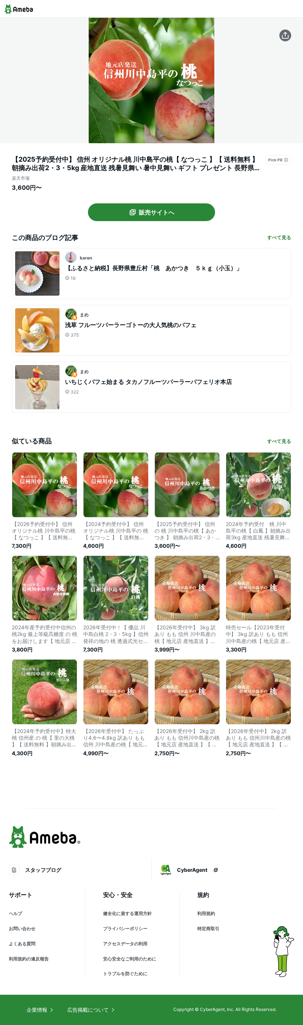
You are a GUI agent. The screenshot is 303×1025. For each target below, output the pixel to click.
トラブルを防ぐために (125, 973)
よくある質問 (22, 943)
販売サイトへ (156, 212)
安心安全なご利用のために (129, 959)
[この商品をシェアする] (285, 35)
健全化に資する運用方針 (127, 913)
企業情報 (37, 1010)
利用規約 (206, 913)
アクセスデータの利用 (125, 943)
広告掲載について (88, 1010)
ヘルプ (15, 913)
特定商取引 (208, 928)
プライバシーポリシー (125, 928)
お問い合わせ (22, 928)
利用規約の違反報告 (29, 959)
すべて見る (279, 237)
